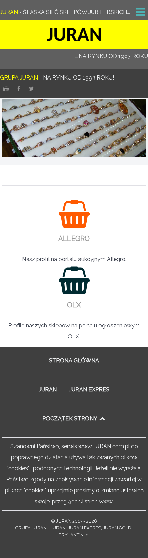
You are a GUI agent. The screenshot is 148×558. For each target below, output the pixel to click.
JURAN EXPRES (89, 389)
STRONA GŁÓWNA (74, 360)
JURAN (48, 389)
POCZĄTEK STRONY (70, 418)
